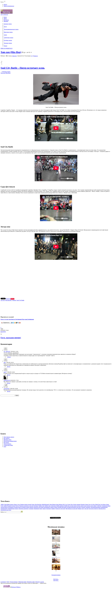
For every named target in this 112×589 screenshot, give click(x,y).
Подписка (6, 20)
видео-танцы (73, 506)
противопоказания (95, 507)
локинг (52, 507)
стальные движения (34, 508)
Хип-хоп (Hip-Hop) (11, 52)
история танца (17, 507)
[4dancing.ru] (7, 13)
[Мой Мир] (16, 323)
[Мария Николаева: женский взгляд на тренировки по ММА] (56, 555)
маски (55, 507)
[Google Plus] (20, 323)
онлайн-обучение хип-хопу (74, 507)
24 (31, 56)
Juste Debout (52, 504)
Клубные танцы (8, 40)
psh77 (5, 372)
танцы (44, 508)
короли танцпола (34, 507)
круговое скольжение (44, 507)
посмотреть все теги (6, 510)
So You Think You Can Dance (98, 504)
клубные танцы (25, 507)
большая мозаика (56, 575)
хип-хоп (3, 300)
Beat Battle (7, 504)
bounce (12, 504)
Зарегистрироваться (9, 6)
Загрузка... (56, 579)
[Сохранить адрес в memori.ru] (29, 52)
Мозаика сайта (7, 439)
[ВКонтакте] (12, 323)
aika (5, 362)
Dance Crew (17, 504)
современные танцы (13, 508)
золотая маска (4, 507)
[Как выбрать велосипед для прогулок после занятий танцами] (56, 562)
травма (53, 508)
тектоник (48, 508)
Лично (9, 357)
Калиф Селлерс (11, 506)
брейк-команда (60, 506)
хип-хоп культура (93, 508)
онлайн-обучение (62, 507)
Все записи (6, 438)
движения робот (106, 506)
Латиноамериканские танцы (11, 29)
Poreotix (83, 504)
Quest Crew (88, 504)
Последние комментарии (10, 441)
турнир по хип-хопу (60, 508)
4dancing (14, 56)
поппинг (88, 507)
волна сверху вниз (82, 506)
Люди (5, 18)
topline (5, 506)
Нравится (8, 298)
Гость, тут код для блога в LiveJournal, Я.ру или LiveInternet (17, 319)
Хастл (5, 26)
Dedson (22, 504)
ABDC (2, 504)
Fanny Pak (34, 504)
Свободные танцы (8, 37)
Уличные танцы (8, 43)
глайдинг (99, 506)
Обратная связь (22, 581)
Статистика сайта (8, 445)
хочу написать (4, 14)
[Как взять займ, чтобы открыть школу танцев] (56, 534)
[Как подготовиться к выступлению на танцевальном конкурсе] (56, 569)
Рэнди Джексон (20, 506)
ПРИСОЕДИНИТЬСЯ (6, 48)
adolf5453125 (7, 380)
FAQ (5, 446)
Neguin (14, 300)
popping (78, 504)
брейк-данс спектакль (50, 506)
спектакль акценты (23, 508)
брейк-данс (41, 506)
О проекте (3, 581)
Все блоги (6, 442)
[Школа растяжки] (56, 548)
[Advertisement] (56, 278)
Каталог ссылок (40, 581)
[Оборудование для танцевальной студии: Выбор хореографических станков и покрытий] (56, 541)
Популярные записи (9, 437)
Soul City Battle (20, 300)
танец (40, 508)
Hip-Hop (39, 504)
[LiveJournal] (18, 323)
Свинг (5, 34)
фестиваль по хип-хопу (72, 508)
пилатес (83, 507)
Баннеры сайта (31, 581)
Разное (5, 45)
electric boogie (27, 504)
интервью (10, 507)
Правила (35, 56)
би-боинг (36, 506)
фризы (80, 508)
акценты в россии (28, 506)
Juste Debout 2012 (60, 504)
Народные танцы (8, 32)
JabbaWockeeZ (45, 504)
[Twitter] (13, 323)
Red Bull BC (8, 300)
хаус (83, 508)
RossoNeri (3, 331)
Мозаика (6, 21)
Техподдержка (7, 443)
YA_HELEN (7, 351)
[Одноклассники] (15, 323)
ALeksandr (6, 388)
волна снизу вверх (92, 506)
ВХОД (5, 4)
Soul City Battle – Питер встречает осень (23, 67)
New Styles (73, 504)
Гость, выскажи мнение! (11, 338)
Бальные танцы (8, 23)
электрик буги (102, 508)
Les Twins (67, 504)
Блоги (5, 17)
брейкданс (67, 506)
